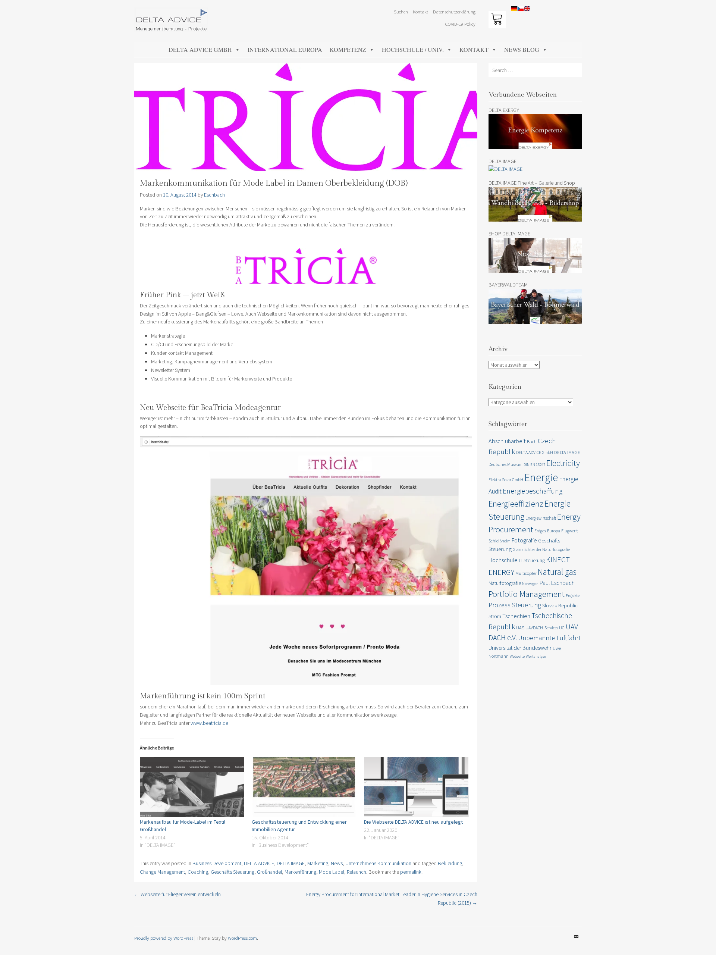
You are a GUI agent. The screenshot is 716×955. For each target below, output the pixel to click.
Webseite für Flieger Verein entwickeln (177, 894)
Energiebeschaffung (532, 490)
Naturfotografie (505, 583)
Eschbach (214, 194)
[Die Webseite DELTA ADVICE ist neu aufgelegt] (416, 787)
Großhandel (269, 871)
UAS (520, 627)
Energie (541, 477)
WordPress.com (242, 938)
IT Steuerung (532, 560)
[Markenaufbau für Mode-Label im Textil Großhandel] (192, 787)
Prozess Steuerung (515, 605)
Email (576, 942)
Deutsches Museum (505, 464)
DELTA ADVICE (259, 863)
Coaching (198, 871)
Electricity (563, 463)
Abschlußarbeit (507, 441)
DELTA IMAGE (291, 863)
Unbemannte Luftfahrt (549, 637)
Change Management (162, 871)
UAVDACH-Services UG (545, 627)
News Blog (521, 49)
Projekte (573, 595)
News (337, 863)
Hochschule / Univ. (413, 49)
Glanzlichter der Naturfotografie (541, 549)
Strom (495, 616)
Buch (532, 441)
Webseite (517, 656)
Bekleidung (450, 863)
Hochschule (503, 560)
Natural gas (557, 571)
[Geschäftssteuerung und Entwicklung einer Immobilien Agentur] (304, 787)
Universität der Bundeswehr (520, 647)
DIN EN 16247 (534, 464)
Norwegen (530, 583)
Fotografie (524, 540)
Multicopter (526, 573)
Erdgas (540, 530)
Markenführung (300, 871)
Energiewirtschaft (540, 518)
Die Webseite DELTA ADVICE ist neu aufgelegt (413, 821)
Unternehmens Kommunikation (378, 863)
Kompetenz (348, 49)
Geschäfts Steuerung (232, 871)
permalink (410, 871)
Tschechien (516, 616)
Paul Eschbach (557, 582)
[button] (700, 10)
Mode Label (331, 871)
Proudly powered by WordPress (163, 938)
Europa (553, 530)
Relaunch (356, 871)
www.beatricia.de (209, 723)
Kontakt (474, 49)
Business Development (216, 863)
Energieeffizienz (516, 503)
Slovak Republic (560, 605)
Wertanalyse (536, 656)
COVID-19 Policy (460, 24)
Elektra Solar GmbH (506, 479)
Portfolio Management (527, 593)
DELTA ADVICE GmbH (200, 49)
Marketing (317, 863)
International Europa (285, 49)
